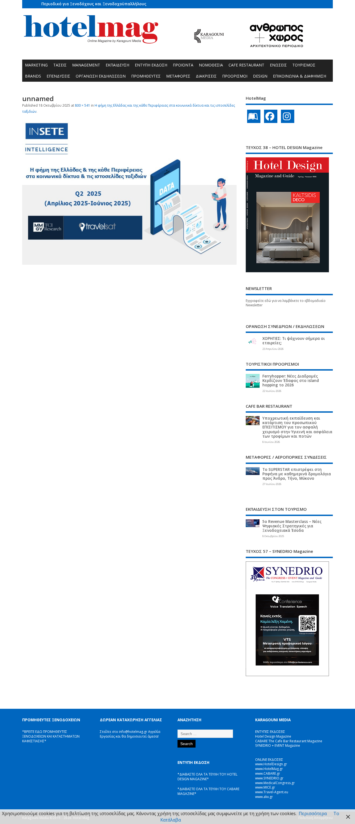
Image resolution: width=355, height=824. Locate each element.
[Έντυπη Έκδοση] (253, 116)
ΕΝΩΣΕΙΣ (278, 65)
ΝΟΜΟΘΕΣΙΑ (211, 65)
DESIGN (260, 76)
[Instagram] (287, 116)
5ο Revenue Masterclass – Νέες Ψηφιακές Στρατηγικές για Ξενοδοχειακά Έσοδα (291, 526)
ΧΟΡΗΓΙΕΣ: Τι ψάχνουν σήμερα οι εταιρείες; (293, 340)
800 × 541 (82, 105)
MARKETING (36, 65)
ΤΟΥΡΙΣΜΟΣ (303, 65)
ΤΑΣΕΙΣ (60, 65)
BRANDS (33, 76)
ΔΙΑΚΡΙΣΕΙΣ (206, 76)
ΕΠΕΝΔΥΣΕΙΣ (58, 76)
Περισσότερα (313, 813)
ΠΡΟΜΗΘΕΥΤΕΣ (146, 76)
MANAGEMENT (86, 65)
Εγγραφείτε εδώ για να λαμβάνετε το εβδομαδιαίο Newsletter (286, 303)
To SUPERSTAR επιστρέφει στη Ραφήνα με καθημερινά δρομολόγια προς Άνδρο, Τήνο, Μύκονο (296, 474)
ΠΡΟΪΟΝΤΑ (183, 65)
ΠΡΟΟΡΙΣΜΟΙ (234, 76)
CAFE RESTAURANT (246, 65)
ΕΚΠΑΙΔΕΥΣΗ (117, 65)
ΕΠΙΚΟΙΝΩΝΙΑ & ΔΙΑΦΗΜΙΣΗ (299, 76)
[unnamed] (129, 263)
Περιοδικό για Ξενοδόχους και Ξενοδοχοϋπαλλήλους (93, 3)
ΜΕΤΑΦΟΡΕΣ (178, 76)
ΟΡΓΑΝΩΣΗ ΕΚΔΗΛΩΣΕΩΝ (101, 76)
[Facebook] (270, 116)
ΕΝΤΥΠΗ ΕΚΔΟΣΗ (151, 65)
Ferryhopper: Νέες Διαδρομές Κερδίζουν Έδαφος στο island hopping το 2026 (290, 380)
